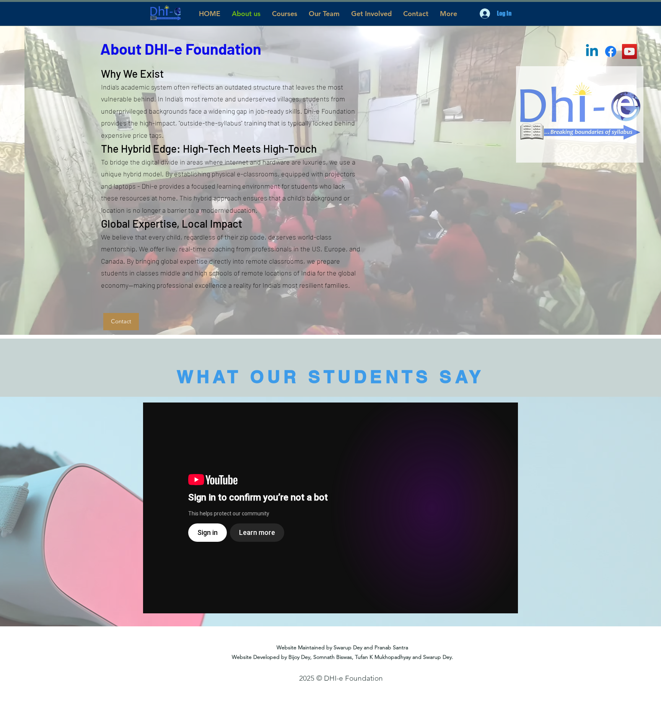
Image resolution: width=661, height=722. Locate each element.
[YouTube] (629, 51)
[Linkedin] (591, 51)
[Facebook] (610, 51)
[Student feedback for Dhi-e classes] (330, 508)
